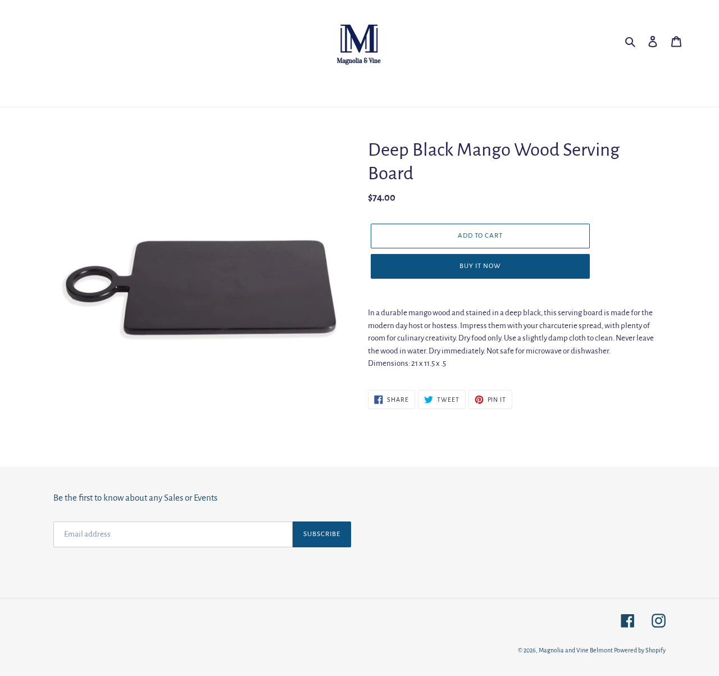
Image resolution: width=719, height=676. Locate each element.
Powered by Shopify (640, 650)
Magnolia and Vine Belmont (576, 650)
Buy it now (480, 266)
